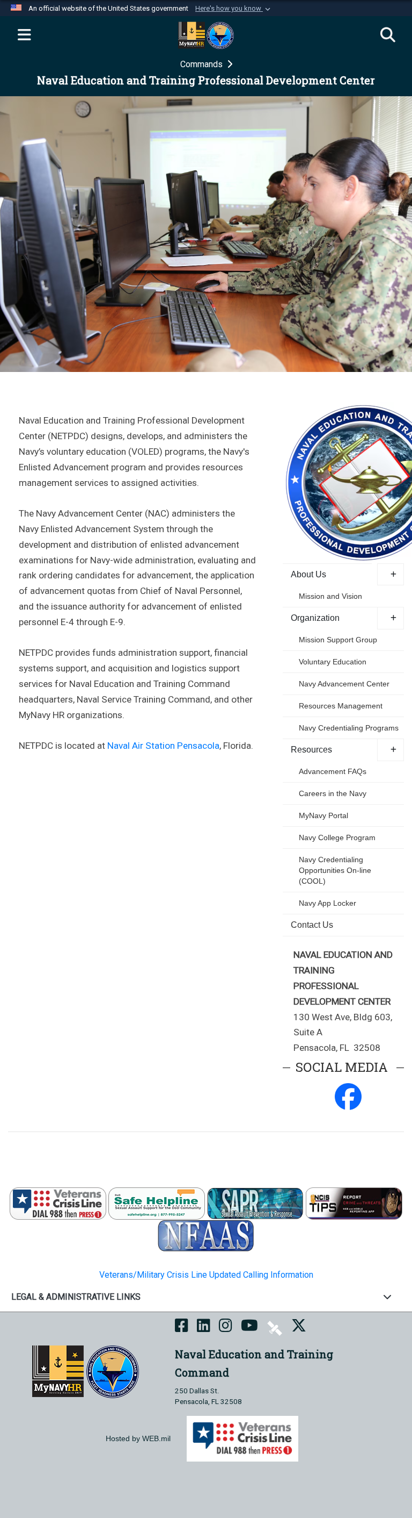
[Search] (387, 35)
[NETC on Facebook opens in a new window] (181, 1327)
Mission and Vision (330, 596)
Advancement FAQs (332, 771)
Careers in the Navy (332, 793)
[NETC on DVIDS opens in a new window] (275, 1327)
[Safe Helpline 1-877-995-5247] (156, 1203)
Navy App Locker (327, 903)
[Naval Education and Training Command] (85, 1371)
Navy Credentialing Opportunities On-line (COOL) (335, 870)
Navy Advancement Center (344, 683)
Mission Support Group (338, 639)
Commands (202, 64)
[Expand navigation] (24, 35)
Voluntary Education (332, 661)
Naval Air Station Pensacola (162, 745)
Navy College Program (337, 837)
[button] (234, 8)
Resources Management (340, 705)
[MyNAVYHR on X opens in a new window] (298, 1327)
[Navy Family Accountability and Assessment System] (206, 1235)
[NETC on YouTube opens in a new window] (249, 1327)
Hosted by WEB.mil (138, 1438)
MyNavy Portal (323, 815)
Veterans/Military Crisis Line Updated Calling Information (206, 1275)
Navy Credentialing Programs (349, 728)
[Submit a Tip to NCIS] (354, 1203)
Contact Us (312, 924)
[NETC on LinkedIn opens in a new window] (203, 1327)
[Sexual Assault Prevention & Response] (255, 1203)
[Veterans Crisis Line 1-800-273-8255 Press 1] (58, 1203)
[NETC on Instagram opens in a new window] (225, 1327)
